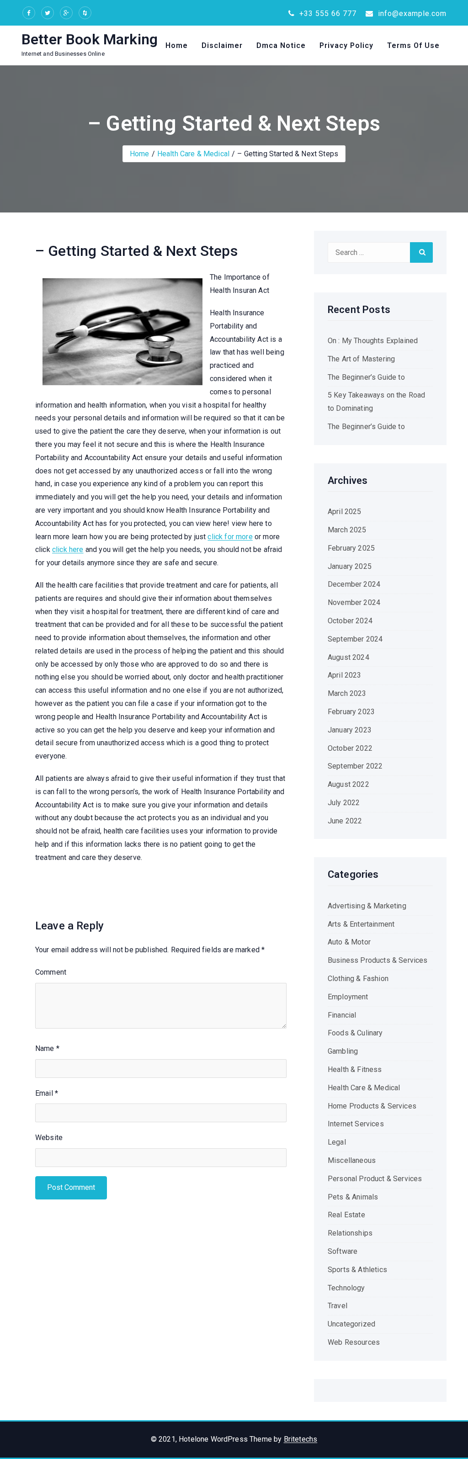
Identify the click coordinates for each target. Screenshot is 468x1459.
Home (176, 45)
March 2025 (347, 529)
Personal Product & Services (375, 1178)
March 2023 (347, 693)
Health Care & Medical (193, 153)
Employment (348, 996)
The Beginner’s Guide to (366, 377)
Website (49, 1137)
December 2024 (354, 584)
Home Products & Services (372, 1106)
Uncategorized (351, 1324)
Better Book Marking (89, 39)
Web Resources (354, 1342)
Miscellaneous (352, 1160)
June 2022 (345, 821)
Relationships (350, 1233)
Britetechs (301, 1439)
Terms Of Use (413, 45)
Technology (346, 1288)
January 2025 (350, 566)
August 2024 (348, 657)
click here (68, 549)
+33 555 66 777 (326, 13)
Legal (337, 1142)
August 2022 (348, 784)
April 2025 (345, 511)
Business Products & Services (377, 960)
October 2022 (350, 748)
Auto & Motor (349, 942)
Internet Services (356, 1123)
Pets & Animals (353, 1197)
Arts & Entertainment (361, 924)
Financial (342, 1015)
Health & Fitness (355, 1069)
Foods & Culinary (355, 1033)
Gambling (343, 1051)
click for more (229, 536)
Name (47, 1048)
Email (46, 1093)
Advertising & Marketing (367, 906)
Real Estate (346, 1214)
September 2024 (355, 639)
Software (342, 1251)
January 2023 (350, 730)
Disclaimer (222, 45)
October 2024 (350, 620)
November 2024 (354, 602)
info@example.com (411, 13)
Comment (50, 972)
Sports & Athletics (357, 1269)
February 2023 (351, 711)
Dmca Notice (281, 45)
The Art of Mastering (361, 359)
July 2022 (344, 802)
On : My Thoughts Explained (373, 340)
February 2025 (351, 548)
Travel (337, 1305)
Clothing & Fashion (358, 978)
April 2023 (345, 675)
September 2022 (355, 766)
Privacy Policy (346, 45)
